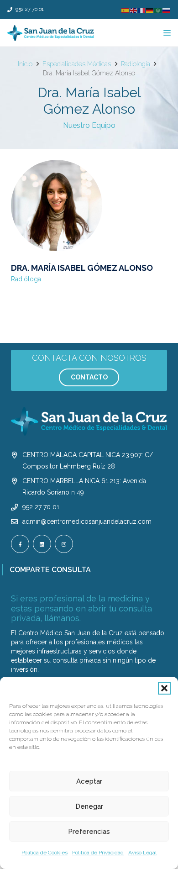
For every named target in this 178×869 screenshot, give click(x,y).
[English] (134, 10)
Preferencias (89, 831)
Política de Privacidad (98, 852)
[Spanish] (125, 10)
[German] (150, 10)
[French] (142, 10)
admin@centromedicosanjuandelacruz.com (87, 521)
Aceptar (89, 781)
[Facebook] (20, 544)
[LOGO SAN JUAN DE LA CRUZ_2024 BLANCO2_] (89, 421)
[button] (164, 688)
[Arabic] (158, 10)
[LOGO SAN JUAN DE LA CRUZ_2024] (50, 33)
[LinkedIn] (42, 544)
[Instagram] (64, 544)
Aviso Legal (142, 852)
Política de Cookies (44, 852)
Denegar (89, 806)
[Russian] (166, 10)
